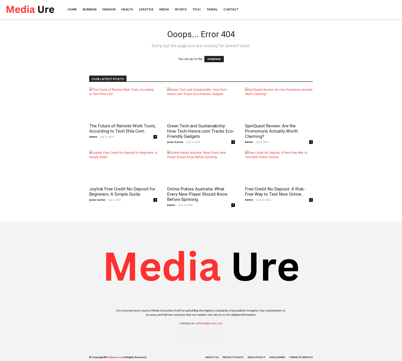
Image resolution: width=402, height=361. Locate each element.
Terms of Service (301, 357)
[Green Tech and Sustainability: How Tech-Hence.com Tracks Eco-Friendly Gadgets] (201, 104)
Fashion (109, 9)
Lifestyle (146, 9)
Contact (230, 9)
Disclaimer (277, 357)
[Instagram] (195, 335)
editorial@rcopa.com (209, 323)
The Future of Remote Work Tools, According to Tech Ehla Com (122, 128)
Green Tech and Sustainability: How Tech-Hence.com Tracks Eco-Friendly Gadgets (200, 131)
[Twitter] (206, 335)
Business (90, 9)
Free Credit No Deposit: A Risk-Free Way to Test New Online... (275, 191)
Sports (181, 9)
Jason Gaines (175, 141)
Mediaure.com (114, 357)
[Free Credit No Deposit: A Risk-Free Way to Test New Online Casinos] (279, 167)
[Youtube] (218, 335)
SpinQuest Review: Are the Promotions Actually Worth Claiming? (271, 131)
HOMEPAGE (214, 59)
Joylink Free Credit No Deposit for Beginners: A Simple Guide (122, 191)
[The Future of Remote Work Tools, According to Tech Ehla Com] (123, 104)
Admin (93, 136)
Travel (212, 9)
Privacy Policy (233, 357)
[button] (393, 10)
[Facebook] (184, 335)
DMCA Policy (256, 357)
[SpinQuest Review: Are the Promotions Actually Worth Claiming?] (279, 104)
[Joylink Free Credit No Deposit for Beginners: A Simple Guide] (123, 167)
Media (164, 9)
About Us (212, 357)
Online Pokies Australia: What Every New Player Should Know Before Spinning (197, 194)
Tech (196, 9)
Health (127, 9)
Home (72, 9)
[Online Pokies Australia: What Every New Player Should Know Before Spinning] (201, 167)
